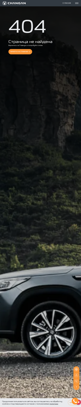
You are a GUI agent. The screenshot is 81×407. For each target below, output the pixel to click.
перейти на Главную (19, 51)
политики (53, 404)
